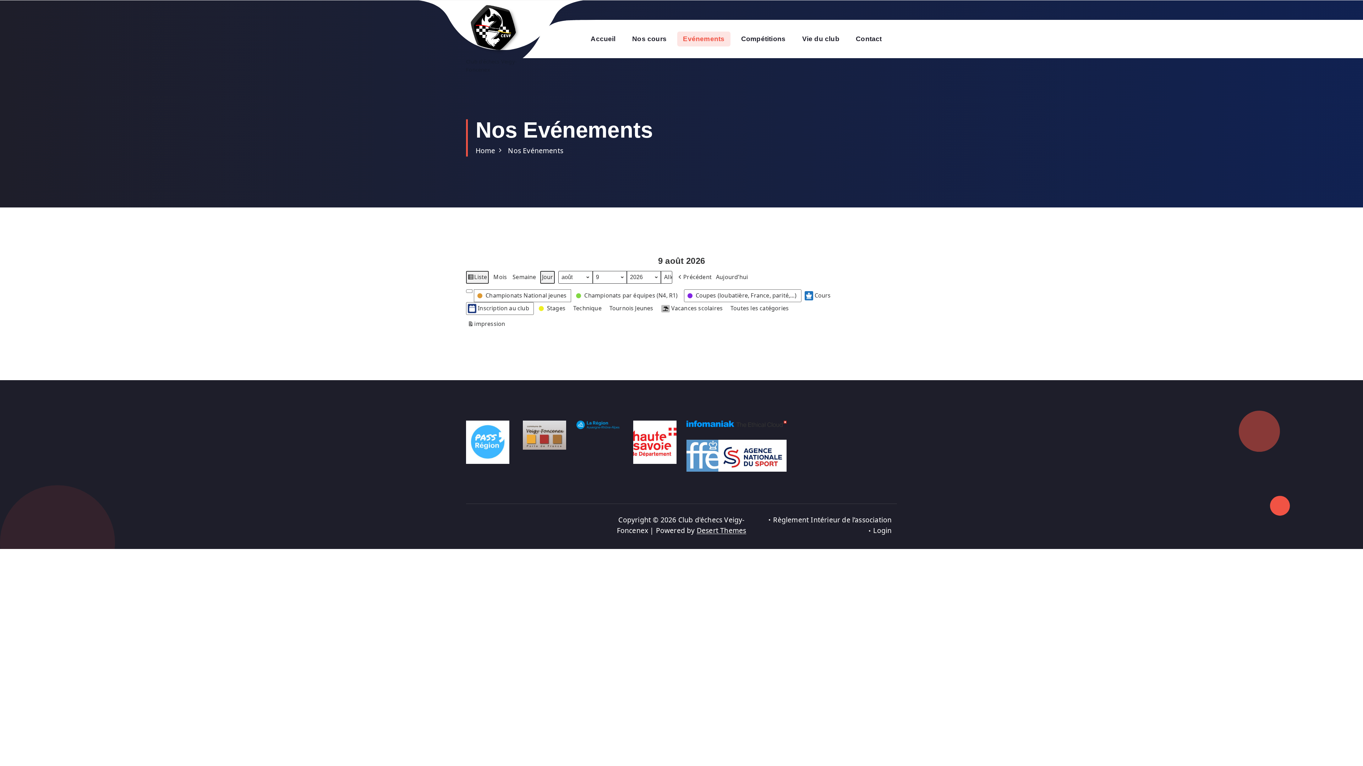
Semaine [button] (524, 277)
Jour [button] (547, 277)
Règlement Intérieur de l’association (832, 519)
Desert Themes (721, 530)
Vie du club (820, 39)
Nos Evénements (535, 150)
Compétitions (763, 39)
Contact (869, 39)
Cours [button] (823, 295)
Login (882, 530)
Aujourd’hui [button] (732, 277)
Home (486, 150)
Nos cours (649, 39)
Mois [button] (500, 277)
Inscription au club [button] (503, 308)
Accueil (603, 39)
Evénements (703, 39)
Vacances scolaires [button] (697, 308)
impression (486, 325)
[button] (694, 277)
